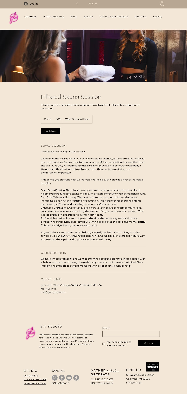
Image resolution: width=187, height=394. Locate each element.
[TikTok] (76, 378)
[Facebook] (62, 378)
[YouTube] (69, 378)
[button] (162, 3)
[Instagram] (55, 378)
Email (106, 328)
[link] (50, 131)
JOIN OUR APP (60, 383)
